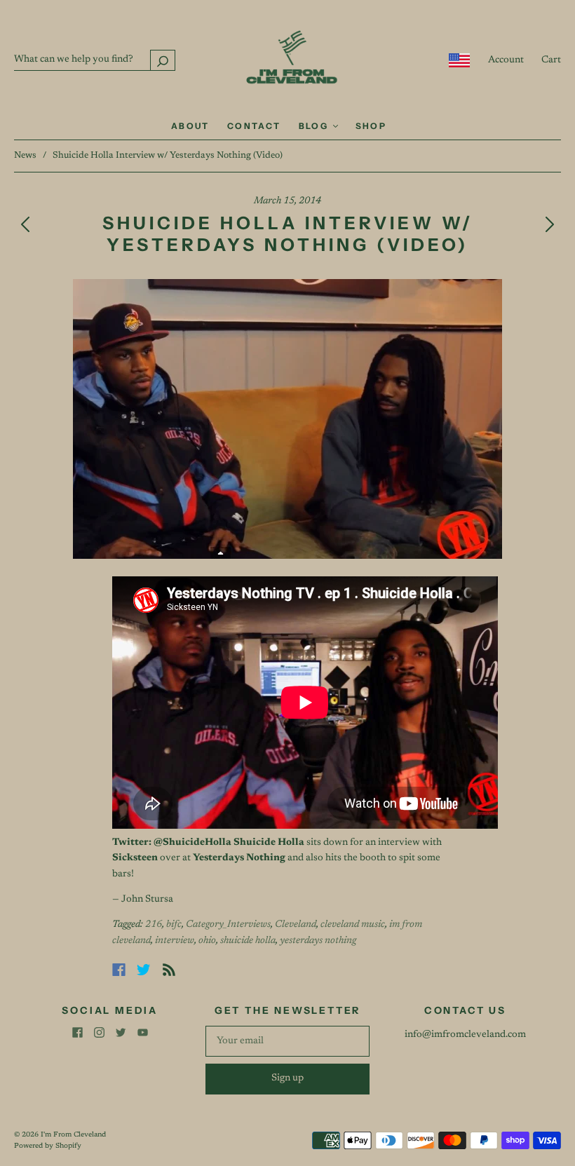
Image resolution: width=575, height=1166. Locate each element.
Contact (254, 126)
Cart (551, 60)
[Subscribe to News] (169, 970)
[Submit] (162, 60)
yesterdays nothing (318, 941)
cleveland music (352, 925)
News (25, 155)
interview (174, 941)
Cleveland (295, 925)
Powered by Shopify (47, 1146)
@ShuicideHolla (192, 843)
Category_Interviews (228, 925)
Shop (371, 126)
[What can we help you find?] (94, 60)
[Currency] (460, 60)
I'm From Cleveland (73, 1135)
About (190, 126)
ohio (207, 941)
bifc (174, 925)
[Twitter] (143, 970)
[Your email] (287, 1041)
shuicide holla (248, 941)
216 (153, 925)
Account (506, 60)
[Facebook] (119, 970)
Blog (315, 126)
